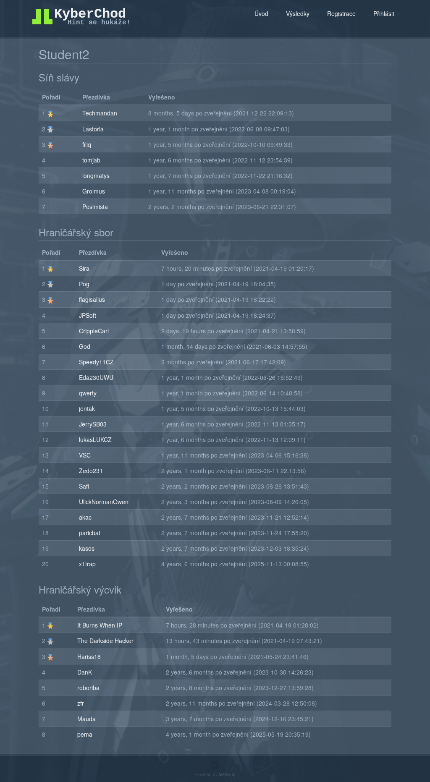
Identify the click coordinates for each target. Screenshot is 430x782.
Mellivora (227, 774)
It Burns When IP (99, 625)
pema (84, 734)
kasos (86, 548)
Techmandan (99, 113)
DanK (84, 672)
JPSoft (87, 315)
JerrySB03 (93, 424)
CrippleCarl (94, 331)
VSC (85, 455)
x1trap (87, 564)
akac (85, 517)
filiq (86, 144)
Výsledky (297, 13)
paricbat (89, 532)
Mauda (86, 718)
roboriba (88, 687)
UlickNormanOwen (103, 501)
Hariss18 (89, 656)
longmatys (96, 175)
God (84, 346)
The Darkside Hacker (105, 640)
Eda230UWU (96, 377)
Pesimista (95, 206)
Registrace (341, 13)
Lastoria (93, 129)
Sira (84, 268)
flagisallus (92, 299)
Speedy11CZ (96, 362)
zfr (80, 703)
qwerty (88, 393)
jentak (87, 408)
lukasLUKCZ (95, 439)
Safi (84, 486)
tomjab (91, 160)
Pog (84, 284)
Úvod (261, 13)
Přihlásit (383, 13)
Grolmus (93, 191)
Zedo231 (91, 470)
